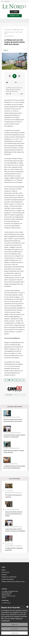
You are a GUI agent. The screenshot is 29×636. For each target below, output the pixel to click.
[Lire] (14, 76)
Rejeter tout (14, 624)
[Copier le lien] (19, 380)
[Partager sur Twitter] (12, 380)
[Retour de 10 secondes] (9, 76)
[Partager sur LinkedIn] (16, 380)
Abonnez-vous (14, 15)
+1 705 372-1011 (6, 603)
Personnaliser (14, 629)
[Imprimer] (23, 380)
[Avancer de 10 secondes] (19, 76)
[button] (14, 11)
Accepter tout (14, 633)
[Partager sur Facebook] (5, 380)
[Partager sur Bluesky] (9, 380)
